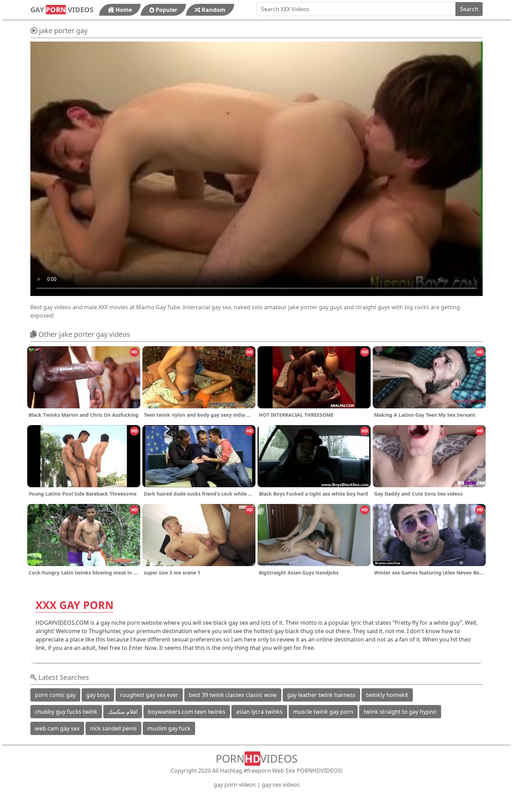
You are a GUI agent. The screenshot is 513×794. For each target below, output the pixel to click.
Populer (165, 10)
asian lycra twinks (259, 711)
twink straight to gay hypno (400, 711)
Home (123, 10)
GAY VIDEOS (62, 9)
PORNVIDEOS (256, 758)
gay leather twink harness (321, 695)
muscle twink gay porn (323, 711)
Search (469, 9)
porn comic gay (55, 695)
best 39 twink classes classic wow (233, 695)
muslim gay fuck (169, 728)
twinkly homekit (387, 695)
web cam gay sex (57, 728)
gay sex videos (281, 784)
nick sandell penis (113, 728)
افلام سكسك (122, 711)
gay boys (98, 695)
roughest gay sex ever (149, 695)
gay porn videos (235, 784)
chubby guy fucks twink (66, 711)
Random (212, 10)
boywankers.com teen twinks (186, 711)
